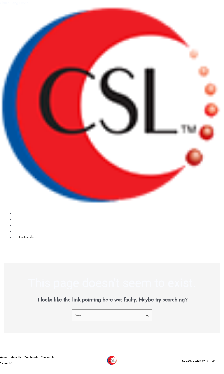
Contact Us (47, 357)
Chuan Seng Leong (14, 2)
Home (3, 357)
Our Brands (31, 357)
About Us (15, 357)
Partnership (27, 237)
